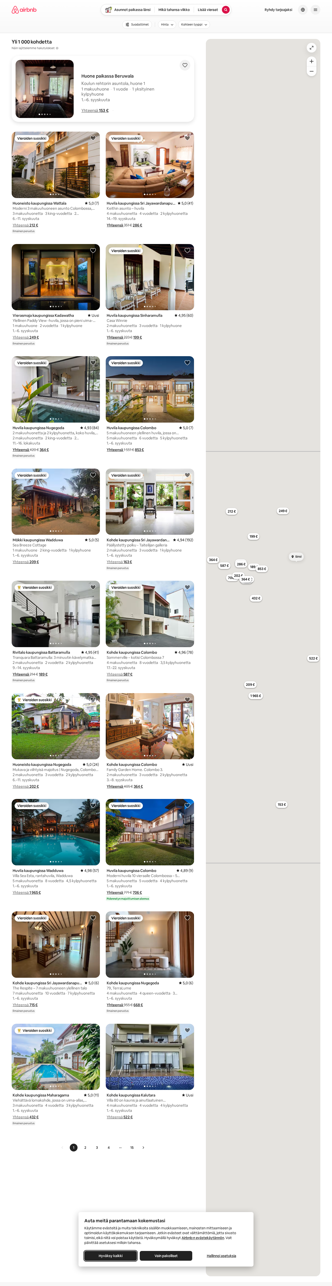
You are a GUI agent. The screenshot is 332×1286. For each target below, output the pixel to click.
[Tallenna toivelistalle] (185, 65)
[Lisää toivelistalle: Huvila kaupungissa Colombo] (187, 362)
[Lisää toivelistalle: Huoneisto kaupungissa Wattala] (93, 138)
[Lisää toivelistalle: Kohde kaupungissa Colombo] (187, 587)
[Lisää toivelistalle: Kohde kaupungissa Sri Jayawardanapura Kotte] (187, 475)
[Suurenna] (311, 61)
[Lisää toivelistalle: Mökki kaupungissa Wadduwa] (93, 475)
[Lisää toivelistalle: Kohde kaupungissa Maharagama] (93, 1030)
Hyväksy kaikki (110, 1256)
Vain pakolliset (166, 1256)
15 (132, 1147)
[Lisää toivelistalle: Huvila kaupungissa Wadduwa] (93, 805)
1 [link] (73, 1147)
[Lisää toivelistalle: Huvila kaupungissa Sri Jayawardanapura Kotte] (187, 138)
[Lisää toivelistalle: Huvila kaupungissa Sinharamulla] (187, 250)
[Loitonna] (311, 71)
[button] (95, 110)
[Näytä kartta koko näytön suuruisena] (311, 48)
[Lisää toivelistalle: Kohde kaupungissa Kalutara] (187, 1030)
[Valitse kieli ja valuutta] (303, 10)
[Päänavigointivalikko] (315, 10)
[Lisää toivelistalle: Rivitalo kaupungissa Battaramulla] (93, 587)
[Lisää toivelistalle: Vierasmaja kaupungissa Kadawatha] (93, 250)
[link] (62, 1147)
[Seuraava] (143, 1147)
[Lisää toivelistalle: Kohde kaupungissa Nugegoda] (187, 918)
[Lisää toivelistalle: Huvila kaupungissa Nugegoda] (93, 362)
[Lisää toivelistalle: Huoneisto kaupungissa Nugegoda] (93, 699)
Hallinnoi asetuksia (221, 1256)
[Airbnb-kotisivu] (24, 9)
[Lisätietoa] (57, 48)
